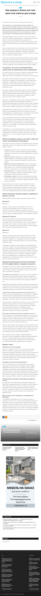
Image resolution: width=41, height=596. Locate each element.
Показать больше (6, 589)
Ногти (13, 5)
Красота (10, 5)
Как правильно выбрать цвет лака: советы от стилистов (7, 448)
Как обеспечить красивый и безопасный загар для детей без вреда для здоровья (19, 528)
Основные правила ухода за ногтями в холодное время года (33, 448)
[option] (20, 430)
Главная (6, 5)
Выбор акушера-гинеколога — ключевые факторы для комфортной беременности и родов (18, 520)
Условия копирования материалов (18, 594)
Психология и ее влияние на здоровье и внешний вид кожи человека (19, 523)
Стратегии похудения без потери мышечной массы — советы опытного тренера (20, 525)
